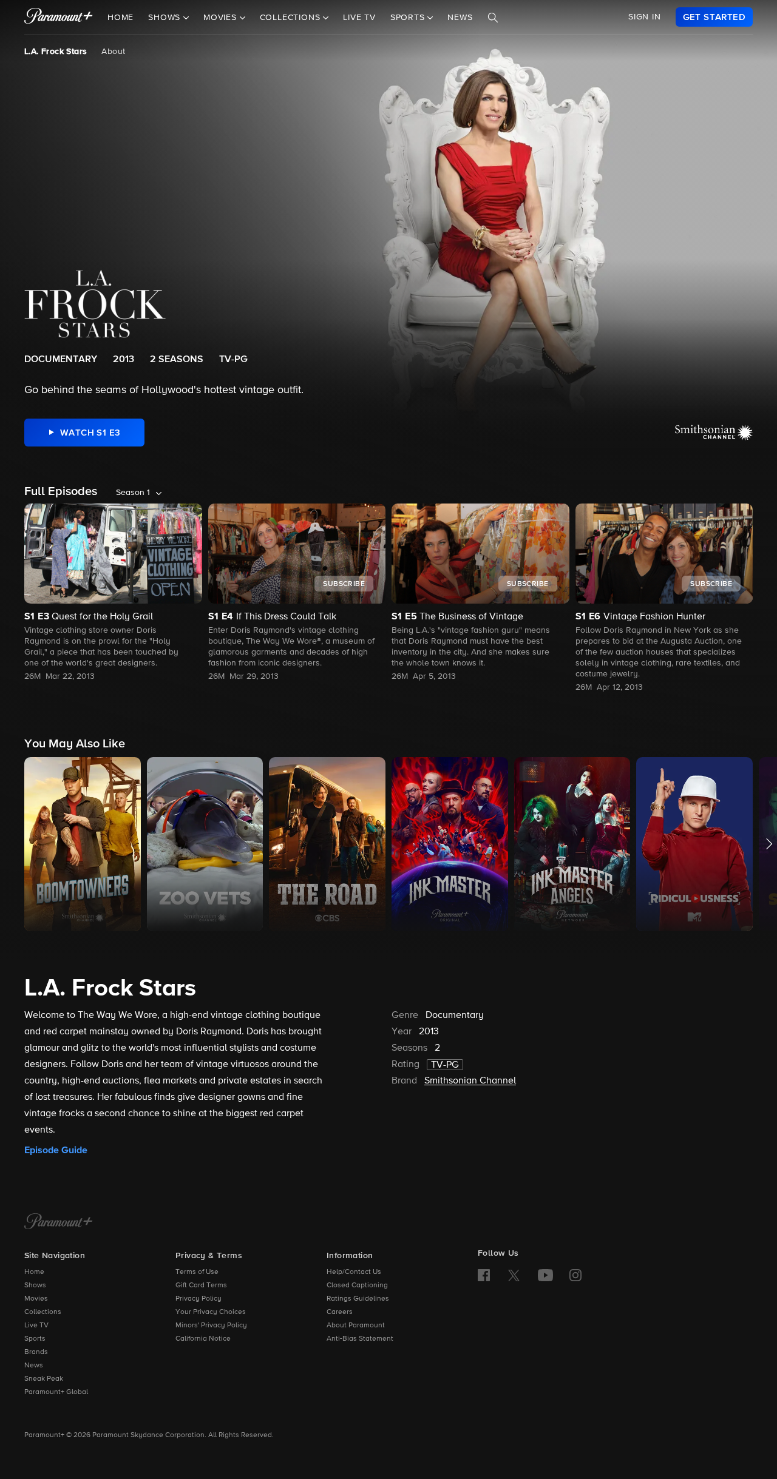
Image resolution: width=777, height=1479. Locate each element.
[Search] (492, 17)
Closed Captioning (357, 1285)
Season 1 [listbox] (133, 492)
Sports (35, 1339)
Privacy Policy (198, 1298)
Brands (36, 1352)
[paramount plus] (58, 17)
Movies (36, 1298)
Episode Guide (55, 1150)
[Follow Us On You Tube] (545, 1275)
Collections (42, 1312)
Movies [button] (221, 17)
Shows (35, 1285)
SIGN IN (644, 17)
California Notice (203, 1339)
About (113, 51)
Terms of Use (197, 1272)
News (459, 17)
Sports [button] (409, 17)
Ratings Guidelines (358, 1298)
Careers (340, 1312)
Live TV (359, 17)
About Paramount (356, 1325)
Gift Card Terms (201, 1285)
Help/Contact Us (354, 1272)
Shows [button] (165, 17)
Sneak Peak (43, 1379)
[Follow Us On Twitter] (513, 1274)
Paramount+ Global (56, 1392)
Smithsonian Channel (470, 1081)
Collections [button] (292, 17)
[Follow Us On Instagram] (575, 1275)
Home (120, 17)
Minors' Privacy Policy (211, 1325)
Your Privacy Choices (210, 1312)
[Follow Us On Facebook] (484, 1275)
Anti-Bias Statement (360, 1339)
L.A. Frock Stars (55, 51)
